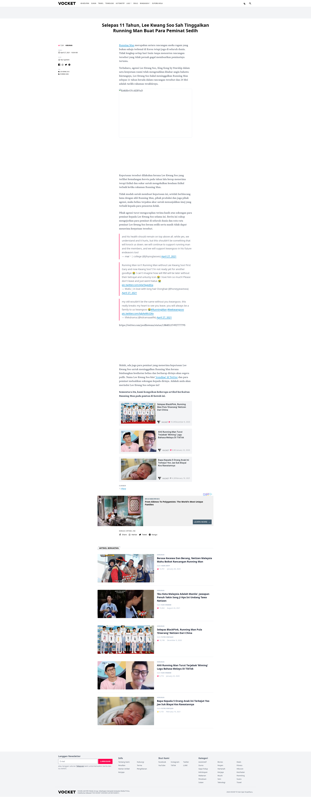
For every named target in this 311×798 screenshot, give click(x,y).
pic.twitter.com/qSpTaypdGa (137, 285)
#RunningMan (159, 309)
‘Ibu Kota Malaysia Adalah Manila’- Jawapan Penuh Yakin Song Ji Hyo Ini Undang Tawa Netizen (183, 597)
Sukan (93, 3)
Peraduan (202, 779)
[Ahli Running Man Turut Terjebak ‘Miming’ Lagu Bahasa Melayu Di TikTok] (126, 675)
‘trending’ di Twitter (166, 377)
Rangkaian (144, 3)
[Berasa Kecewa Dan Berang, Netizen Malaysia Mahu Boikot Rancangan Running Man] (126, 568)
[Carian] (250, 3)
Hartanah (221, 769)
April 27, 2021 (168, 256)
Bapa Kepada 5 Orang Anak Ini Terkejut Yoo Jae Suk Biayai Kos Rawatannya (183, 702)
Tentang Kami (124, 762)
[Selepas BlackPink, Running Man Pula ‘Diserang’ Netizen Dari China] (126, 639)
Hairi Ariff (165, 565)
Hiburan (68, 45)
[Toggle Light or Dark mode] (244, 3)
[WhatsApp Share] (63, 65)
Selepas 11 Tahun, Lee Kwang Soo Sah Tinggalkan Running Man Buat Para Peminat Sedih (155, 28)
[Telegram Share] (69, 65)
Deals (135, 3)
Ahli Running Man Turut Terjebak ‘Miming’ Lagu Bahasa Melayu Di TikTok (182, 667)
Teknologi (109, 3)
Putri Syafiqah (167, 637)
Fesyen (220, 765)
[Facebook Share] (59, 65)
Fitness (239, 765)
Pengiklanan (142, 769)
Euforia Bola (157, 3)
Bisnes (220, 762)
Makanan (202, 775)
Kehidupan (85, 3)
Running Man (64, 74)
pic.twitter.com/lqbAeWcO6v (138, 313)
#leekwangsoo (175, 309)
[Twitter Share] (66, 65)
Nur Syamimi (65, 60)
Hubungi (140, 762)
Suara (239, 779)
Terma (139, 765)
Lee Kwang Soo (64, 71)
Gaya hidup (203, 769)
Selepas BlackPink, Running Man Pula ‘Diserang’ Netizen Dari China (179, 631)
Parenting (241, 775)
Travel (100, 3)
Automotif (120, 3)
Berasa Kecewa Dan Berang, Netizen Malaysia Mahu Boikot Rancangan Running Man (184, 560)
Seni (219, 779)
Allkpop (123, 489)
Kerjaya (121, 772)
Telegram (80, 766)
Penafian (121, 765)
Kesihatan (241, 772)
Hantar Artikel (124, 769)
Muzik (220, 775)
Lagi (128, 3)
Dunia (201, 765)
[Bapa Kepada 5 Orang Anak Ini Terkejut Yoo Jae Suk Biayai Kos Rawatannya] (126, 711)
